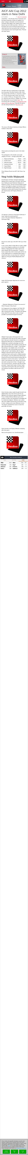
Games (23, 460)
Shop (3, 1)
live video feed (10, 103)
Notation (14, 460)
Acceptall (22, 1151)
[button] (10, 1)
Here (9, 1145)
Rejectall (14, 1151)
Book (5, 460)
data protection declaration (21, 1148)
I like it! (19, 16)
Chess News (11, 6)
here (19, 100)
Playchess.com (19, 104)
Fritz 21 (4, 54)
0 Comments (23, 16)
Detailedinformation (6, 1151)
